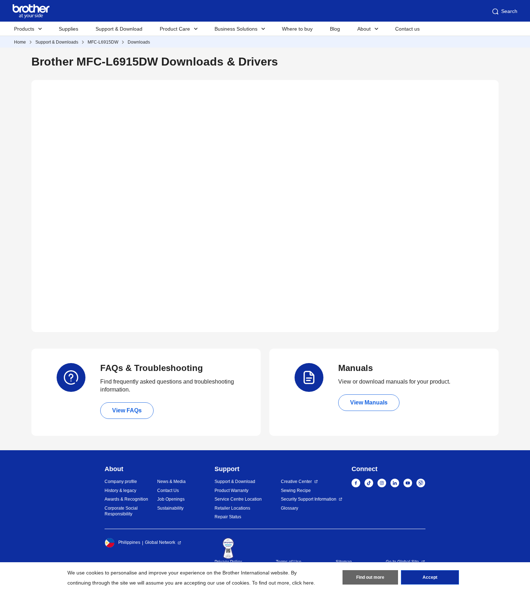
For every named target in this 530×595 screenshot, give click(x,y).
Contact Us (168, 490)
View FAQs (127, 410)
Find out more (370, 577)
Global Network (160, 542)
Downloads (139, 42)
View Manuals (369, 402)
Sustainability (170, 508)
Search (509, 11)
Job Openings (171, 499)
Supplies (68, 29)
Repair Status (228, 516)
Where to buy (297, 29)
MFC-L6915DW (103, 42)
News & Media (171, 481)
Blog (335, 29)
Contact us (407, 29)
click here (303, 583)
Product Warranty (231, 490)
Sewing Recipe (296, 490)
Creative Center (296, 481)
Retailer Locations (232, 508)
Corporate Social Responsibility (121, 511)
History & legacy (120, 490)
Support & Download (119, 29)
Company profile (121, 481)
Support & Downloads (56, 42)
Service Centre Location (238, 499)
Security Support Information (308, 499)
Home (20, 42)
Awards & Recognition (126, 499)
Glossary (289, 508)
